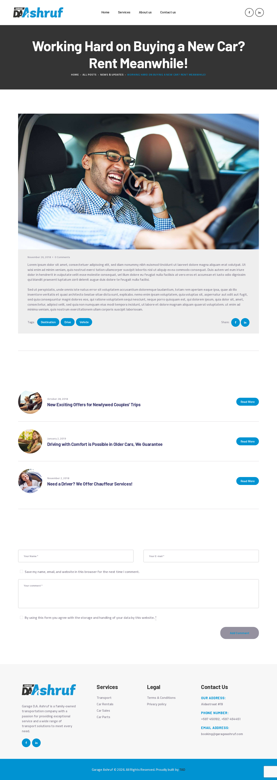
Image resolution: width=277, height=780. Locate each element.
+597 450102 (210, 719)
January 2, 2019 (56, 438)
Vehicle (84, 322)
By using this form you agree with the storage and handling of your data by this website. (91, 617)
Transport (104, 697)
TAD (182, 769)
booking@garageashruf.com (222, 734)
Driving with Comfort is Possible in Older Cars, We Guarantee (105, 444)
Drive (67, 322)
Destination (48, 322)
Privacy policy (156, 704)
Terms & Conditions (161, 697)
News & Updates (112, 74)
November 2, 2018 (58, 478)
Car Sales (103, 710)
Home (75, 74)
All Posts (89, 74)
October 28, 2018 (57, 399)
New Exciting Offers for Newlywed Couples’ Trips (93, 404)
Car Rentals (105, 704)
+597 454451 (230, 719)
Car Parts (103, 716)
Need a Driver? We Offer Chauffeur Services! (90, 483)
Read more (248, 401)
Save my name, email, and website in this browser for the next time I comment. (82, 571)
